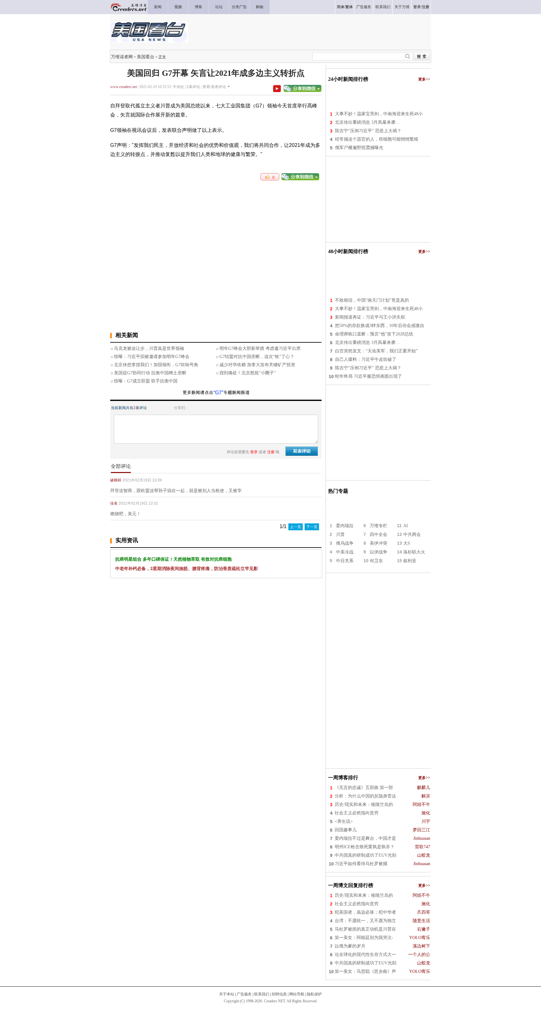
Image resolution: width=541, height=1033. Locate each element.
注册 (425, 7)
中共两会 (412, 534)
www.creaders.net (123, 87)
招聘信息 (279, 994)
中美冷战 (344, 552)
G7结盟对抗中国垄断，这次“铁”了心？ (256, 356)
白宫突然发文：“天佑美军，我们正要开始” (376, 351)
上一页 (295, 527)
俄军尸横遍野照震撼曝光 (359, 147)
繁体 (349, 7)
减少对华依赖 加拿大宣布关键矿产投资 (257, 364)
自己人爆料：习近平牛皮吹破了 (365, 359)
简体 (340, 7)
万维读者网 (122, 56)
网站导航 (296, 994)
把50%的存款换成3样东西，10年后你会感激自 (379, 325)
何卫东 (376, 560)
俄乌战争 (344, 543)
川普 (340, 534)
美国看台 (145, 56)
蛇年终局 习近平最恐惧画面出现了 (368, 376)
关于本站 (226, 994)
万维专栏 (378, 525)
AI (405, 525)
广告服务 (244, 994)
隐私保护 (314, 994)
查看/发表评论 (214, 87)
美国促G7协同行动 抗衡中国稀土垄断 (150, 373)
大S (406, 543)
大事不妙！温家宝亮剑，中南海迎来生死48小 (379, 114)
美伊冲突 (378, 543)
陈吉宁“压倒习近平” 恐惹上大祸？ (368, 130)
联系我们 (261, 994)
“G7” (218, 392)
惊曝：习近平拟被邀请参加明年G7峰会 (151, 356)
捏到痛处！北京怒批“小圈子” (247, 373)
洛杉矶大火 (414, 552)
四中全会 (378, 534)
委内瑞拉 (344, 525)
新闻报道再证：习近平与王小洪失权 (370, 317)
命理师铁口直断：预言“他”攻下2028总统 (374, 334)
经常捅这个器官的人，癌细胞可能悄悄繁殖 (376, 139)
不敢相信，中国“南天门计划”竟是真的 (372, 300)
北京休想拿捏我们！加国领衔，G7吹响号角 (156, 364)
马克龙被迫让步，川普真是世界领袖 (149, 348)
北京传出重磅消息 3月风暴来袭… (367, 122)
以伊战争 (378, 552)
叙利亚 (409, 560)
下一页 (311, 527)
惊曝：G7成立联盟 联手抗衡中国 (146, 381)
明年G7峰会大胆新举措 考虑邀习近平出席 (260, 348)
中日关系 (344, 560)
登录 (417, 7)
